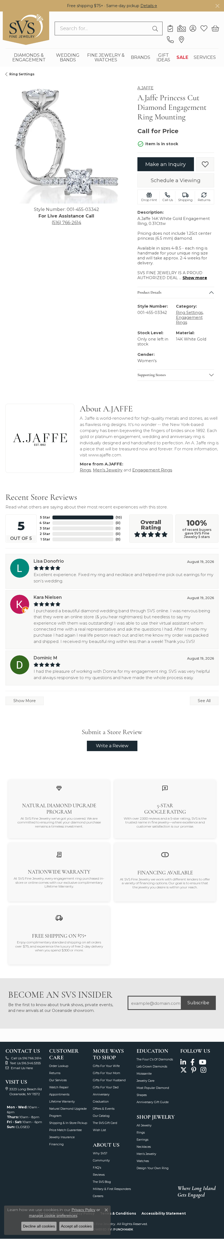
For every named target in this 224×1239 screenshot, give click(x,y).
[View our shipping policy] (59, 917)
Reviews (99, 1175)
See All (204, 700)
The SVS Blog (102, 1182)
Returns (54, 1073)
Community (101, 1160)
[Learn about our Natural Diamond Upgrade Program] (59, 788)
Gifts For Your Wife (106, 1066)
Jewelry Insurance (62, 1137)
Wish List (99, 1130)
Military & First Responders (112, 1189)
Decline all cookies (39, 1226)
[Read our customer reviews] (165, 788)
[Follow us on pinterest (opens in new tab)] (193, 1069)
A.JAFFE (145, 87)
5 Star (45, 517)
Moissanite (144, 1073)
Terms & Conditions (118, 1213)
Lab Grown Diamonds (152, 1066)
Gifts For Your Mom (106, 1073)
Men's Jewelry (107, 470)
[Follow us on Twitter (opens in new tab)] (183, 1069)
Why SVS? (100, 1153)
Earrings (142, 1139)
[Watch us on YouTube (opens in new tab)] (202, 1062)
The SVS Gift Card (105, 1123)
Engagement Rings (152, 470)
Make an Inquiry (165, 164)
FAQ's (97, 1167)
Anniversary (101, 1094)
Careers (98, 1196)
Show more (194, 277)
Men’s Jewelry (146, 1154)
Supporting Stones (151, 374)
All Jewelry (144, 1125)
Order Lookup (58, 1066)
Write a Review (112, 745)
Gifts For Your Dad (106, 1087)
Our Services (58, 1080)
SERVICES (205, 57)
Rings (85, 470)
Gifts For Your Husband (109, 1080)
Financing (56, 1144)
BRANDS (140, 57)
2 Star (45, 534)
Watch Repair (59, 1087)
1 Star (45, 539)
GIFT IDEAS (163, 57)
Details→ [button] (148, 5)
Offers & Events (103, 1109)
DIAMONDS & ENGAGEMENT (29, 57)
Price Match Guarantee (65, 1130)
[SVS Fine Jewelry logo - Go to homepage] (26, 28)
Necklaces (144, 1147)
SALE (182, 57)
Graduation (101, 1101)
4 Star (44, 523)
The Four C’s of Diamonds (155, 1059)
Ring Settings (21, 74)
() (119, 517)
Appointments (59, 1094)
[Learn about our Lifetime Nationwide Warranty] (59, 854)
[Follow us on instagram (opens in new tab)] (203, 1069)
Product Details (149, 292)
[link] (170, 28)
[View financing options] (165, 854)
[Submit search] (156, 28)
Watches (143, 1161)
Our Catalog (101, 1116)
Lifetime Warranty (62, 1101)
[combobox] (102, 28)
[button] (192, 28)
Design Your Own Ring (153, 1168)
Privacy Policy (83, 1209)
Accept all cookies (76, 1226)
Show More (24, 700)
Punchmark (123, 1229)
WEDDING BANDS (67, 57)
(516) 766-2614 (66, 222)
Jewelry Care (145, 1081)
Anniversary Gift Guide (153, 1102)
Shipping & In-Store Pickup (68, 1123)
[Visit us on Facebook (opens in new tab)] (192, 1062)
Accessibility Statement (164, 1213)
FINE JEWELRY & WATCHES (106, 57)
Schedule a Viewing (176, 180)
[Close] (217, 5)
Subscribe (198, 1002)
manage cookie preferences (53, 1215)
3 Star (45, 528)
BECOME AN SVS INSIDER (60, 994)
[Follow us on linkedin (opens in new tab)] (183, 1062)
